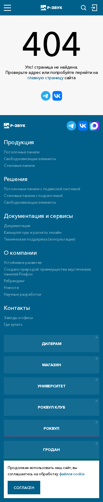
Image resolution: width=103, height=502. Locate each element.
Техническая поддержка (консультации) (39, 239)
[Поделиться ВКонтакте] (57, 96)
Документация (17, 225)
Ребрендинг (14, 280)
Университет (51, 386)
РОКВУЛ (51, 428)
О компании (20, 252)
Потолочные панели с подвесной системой (42, 188)
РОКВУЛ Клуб (51, 407)
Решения (16, 179)
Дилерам (52, 343)
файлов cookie (72, 473)
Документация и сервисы (38, 215)
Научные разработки (22, 294)
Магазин (51, 364)
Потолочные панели (22, 152)
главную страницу (45, 77)
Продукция (19, 142)
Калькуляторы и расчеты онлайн (33, 232)
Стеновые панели (19, 165)
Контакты (17, 307)
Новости (11, 287)
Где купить (13, 324)
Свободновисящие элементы (30, 158)
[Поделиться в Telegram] (46, 96)
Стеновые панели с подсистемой (33, 195)
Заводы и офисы (18, 317)
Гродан (51, 449)
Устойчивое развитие (23, 262)
